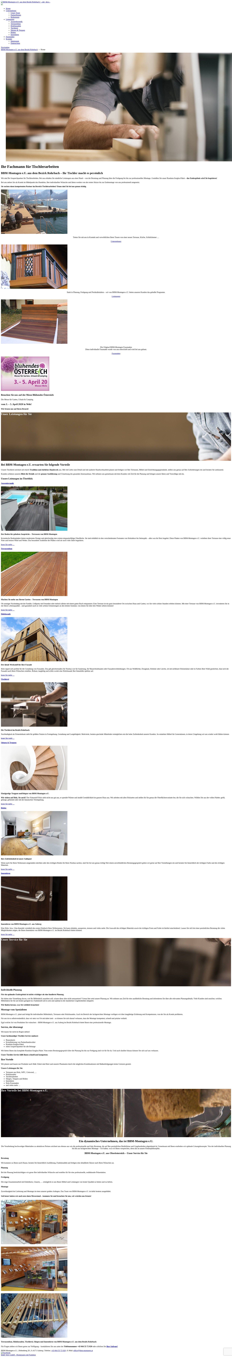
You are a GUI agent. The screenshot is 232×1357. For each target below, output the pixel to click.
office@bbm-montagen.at (83, 1351)
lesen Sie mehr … (7, 545)
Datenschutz (15, 43)
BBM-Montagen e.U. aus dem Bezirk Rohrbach (19, 50)
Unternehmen (11, 11)
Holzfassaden (16, 26)
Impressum (15, 41)
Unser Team (15, 13)
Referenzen (15, 17)
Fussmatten (10, 37)
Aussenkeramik (16, 22)
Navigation (5, 47)
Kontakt (9, 39)
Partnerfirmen (16, 15)
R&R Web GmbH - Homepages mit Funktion (18, 1355)
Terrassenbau (16, 24)
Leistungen (10, 19)
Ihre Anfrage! (112, 1346)
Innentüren (15, 35)
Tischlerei (14, 28)
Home (8, 8)
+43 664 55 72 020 (58, 1351)
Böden (13, 32)
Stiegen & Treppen (18, 30)
